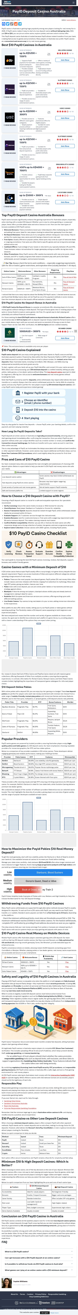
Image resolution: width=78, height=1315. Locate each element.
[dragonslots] (9, 173)
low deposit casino (54, 372)
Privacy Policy (40, 1294)
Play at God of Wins (70, 277)
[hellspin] (9, 60)
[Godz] (9, 117)
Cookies (30, 1294)
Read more (54, 1313)
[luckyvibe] (9, 199)
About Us (14, 1294)
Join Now (65, 60)
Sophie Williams (71, 20)
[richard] (9, 333)
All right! (45, 1313)
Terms (22, 1294)
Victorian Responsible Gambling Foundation (20, 1108)
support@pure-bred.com (65, 1309)
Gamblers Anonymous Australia (15, 1103)
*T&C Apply (48, 54)
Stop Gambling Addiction (39, 1296)
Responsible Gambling (57, 1294)
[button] (39, 1251)
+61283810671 (51, 1309)
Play (67, 962)
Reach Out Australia (11, 1106)
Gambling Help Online (12, 1101)
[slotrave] (9, 89)
